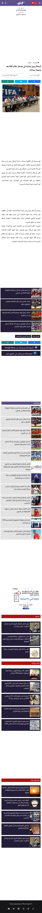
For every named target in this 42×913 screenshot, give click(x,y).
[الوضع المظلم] (6, 3)
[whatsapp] (7, 81)
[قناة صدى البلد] (21, 3)
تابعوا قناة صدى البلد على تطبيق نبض (19, 354)
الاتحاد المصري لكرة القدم (23, 336)
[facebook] (34, 81)
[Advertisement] (21, 39)
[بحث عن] (2, 3)
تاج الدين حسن (33, 75)
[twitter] (21, 81)
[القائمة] (40, 3)
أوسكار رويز (36, 336)
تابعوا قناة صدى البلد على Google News (19, 348)
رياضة (29, 62)
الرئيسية (35, 62)
